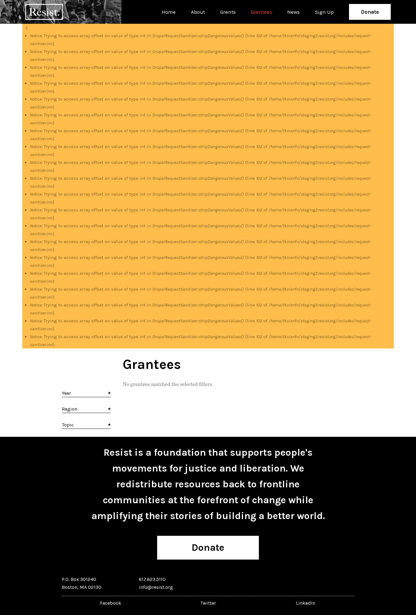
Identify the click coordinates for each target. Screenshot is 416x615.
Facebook (110, 603)
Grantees (261, 12)
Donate (370, 12)
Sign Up (324, 12)
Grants (228, 12)
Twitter (208, 603)
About (198, 12)
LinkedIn (305, 603)
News (293, 12)
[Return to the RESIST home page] (44, 12)
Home (169, 12)
